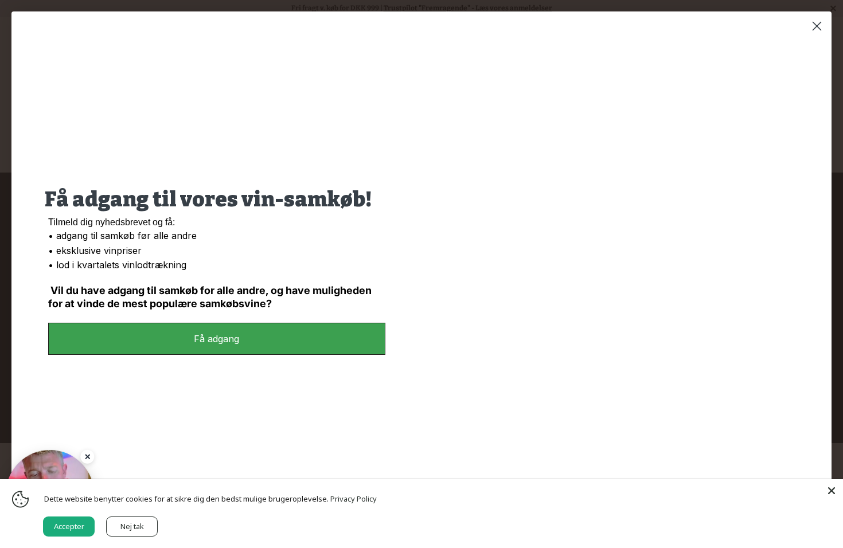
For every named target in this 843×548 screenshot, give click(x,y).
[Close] (87, 457)
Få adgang (216, 339)
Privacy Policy (353, 499)
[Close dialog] (817, 26)
